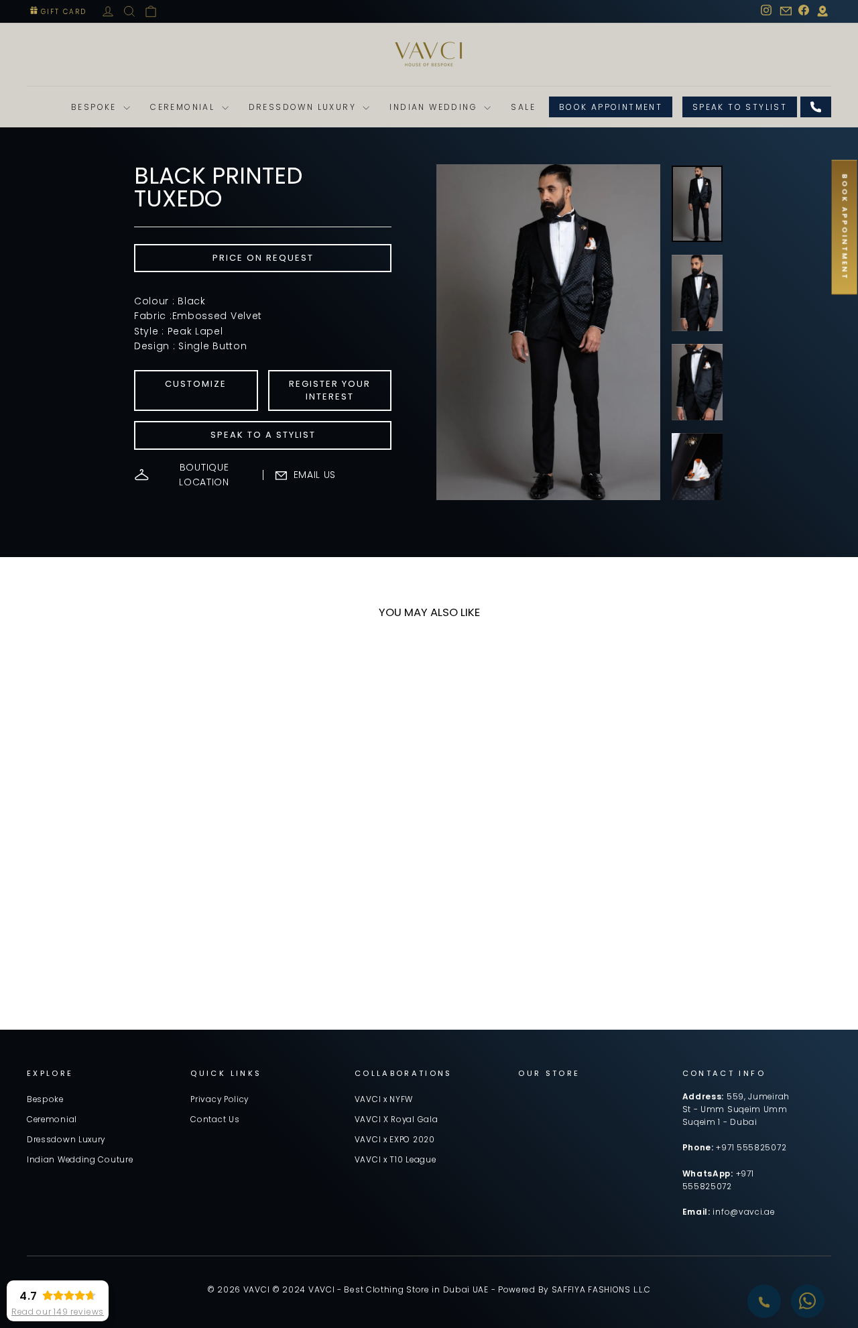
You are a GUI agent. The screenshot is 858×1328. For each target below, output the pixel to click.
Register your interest (330, 389)
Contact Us (214, 1119)
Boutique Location (204, 475)
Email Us (315, 474)
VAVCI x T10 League (395, 1159)
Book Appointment (610, 107)
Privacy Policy (219, 1099)
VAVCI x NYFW (384, 1099)
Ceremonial (184, 107)
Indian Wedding (435, 107)
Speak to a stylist (263, 434)
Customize (196, 383)
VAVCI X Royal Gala (396, 1119)
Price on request (263, 257)
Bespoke (95, 107)
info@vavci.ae (743, 1212)
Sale (523, 107)
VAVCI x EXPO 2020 (395, 1139)
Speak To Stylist (739, 107)
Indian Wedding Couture (80, 1159)
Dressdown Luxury (304, 107)
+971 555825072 (751, 1147)
